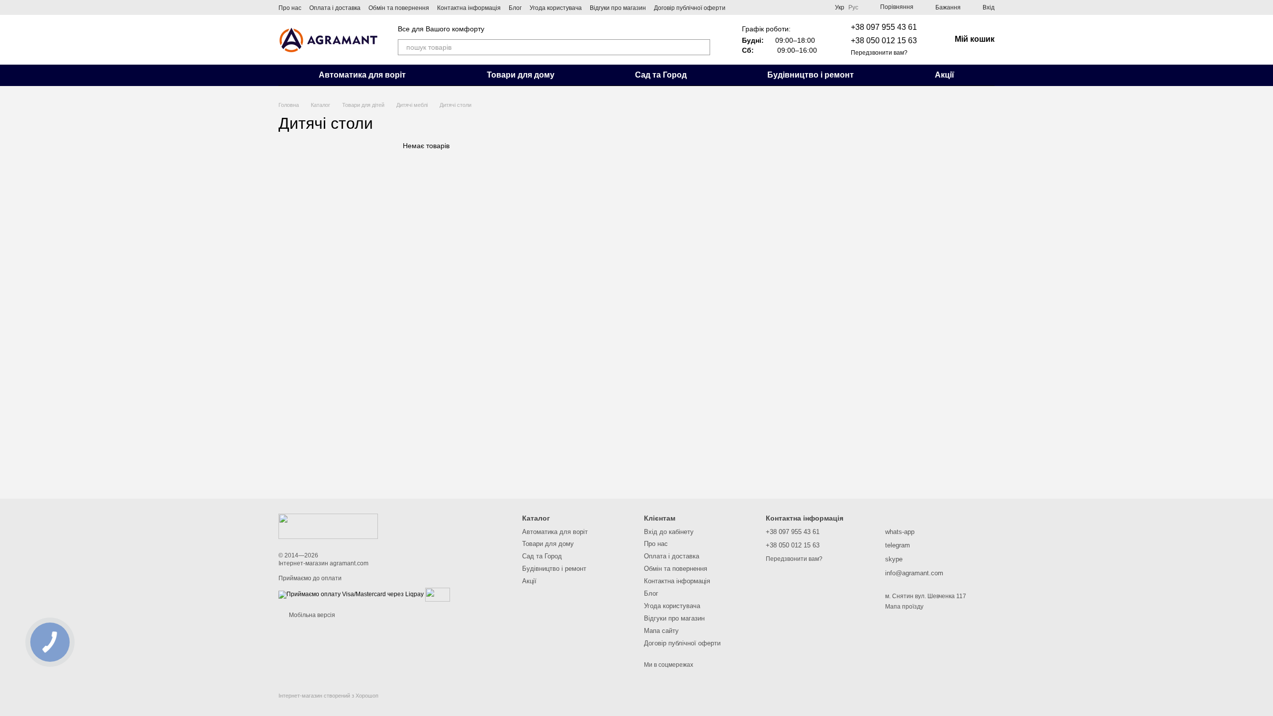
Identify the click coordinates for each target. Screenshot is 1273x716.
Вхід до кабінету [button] (669, 532)
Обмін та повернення (398, 7)
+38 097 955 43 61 (884, 27)
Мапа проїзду (904, 606)
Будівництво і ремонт (810, 75)
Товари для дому (520, 75)
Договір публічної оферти (690, 7)
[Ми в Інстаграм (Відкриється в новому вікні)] (751, 7)
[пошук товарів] (702, 47)
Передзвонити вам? (879, 52)
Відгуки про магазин (618, 7)
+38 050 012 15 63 (884, 40)
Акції (944, 75)
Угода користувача (556, 7)
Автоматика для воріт (362, 75)
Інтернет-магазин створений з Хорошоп (328, 696)
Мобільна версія (311, 615)
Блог (515, 7)
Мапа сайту (661, 630)
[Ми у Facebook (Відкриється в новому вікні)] (739, 7)
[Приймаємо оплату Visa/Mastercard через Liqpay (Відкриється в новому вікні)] (351, 594)
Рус (853, 7)
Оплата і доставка (335, 7)
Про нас (289, 7)
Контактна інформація (469, 7)
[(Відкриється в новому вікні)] (437, 594)
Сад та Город (661, 75)
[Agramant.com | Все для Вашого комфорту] (328, 526)
